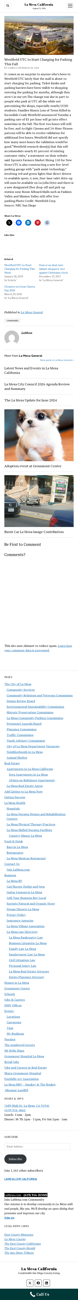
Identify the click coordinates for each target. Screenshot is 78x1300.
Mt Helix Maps (14, 1050)
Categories (14, 1022)
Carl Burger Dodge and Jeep (26, 886)
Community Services (21, 690)
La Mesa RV (14, 881)
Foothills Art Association (21, 1079)
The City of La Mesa (17, 684)
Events (9, 1011)
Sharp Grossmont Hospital (22, 1073)
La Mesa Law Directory (22, 932)
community (12, 320)
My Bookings (15, 1034)
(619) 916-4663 (15, 1110)
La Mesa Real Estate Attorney (29, 971)
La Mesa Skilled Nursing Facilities (29, 830)
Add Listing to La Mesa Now (23, 791)
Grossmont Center (17, 988)
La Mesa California (39, 4)
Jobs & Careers (14, 1000)
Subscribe (15, 1159)
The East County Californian (22, 1244)
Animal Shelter (17, 757)
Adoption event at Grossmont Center (32, 466)
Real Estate (12, 763)
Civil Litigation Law (22, 960)
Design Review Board (21, 701)
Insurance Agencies (20, 920)
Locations (13, 1017)
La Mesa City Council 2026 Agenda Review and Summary (37, 386)
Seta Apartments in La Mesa (28, 774)
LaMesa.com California (20, 1179)
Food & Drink (13, 841)
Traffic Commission (20, 735)
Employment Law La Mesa (27, 954)
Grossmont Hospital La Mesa (24, 1056)
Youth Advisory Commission (26, 741)
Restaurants (15, 853)
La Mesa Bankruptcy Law (26, 937)
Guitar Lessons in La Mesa (24, 892)
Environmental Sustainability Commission (35, 707)
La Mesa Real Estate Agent (25, 786)
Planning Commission (22, 729)
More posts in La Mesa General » (57, 360)
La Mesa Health (14, 803)
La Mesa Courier (15, 1239)
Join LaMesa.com (18, 869)
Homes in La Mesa (16, 983)
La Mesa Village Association (25, 926)
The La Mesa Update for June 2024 (30, 400)
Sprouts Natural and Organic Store (31, 903)
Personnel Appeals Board (24, 724)
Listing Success (14, 797)
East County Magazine (18, 1235)
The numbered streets (19, 1045)
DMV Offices (13, 1005)
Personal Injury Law (22, 966)
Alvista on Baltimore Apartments (32, 780)
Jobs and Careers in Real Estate (25, 1067)
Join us (9, 1218)
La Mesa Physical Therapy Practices (31, 824)
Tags (10, 1028)
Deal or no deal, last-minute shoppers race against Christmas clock (53, 268)
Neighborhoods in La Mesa (25, 752)
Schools (9, 994)
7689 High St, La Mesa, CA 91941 (26, 1106)
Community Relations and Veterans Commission (40, 695)
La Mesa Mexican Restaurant (26, 858)
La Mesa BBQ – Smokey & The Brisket (30, 1084)
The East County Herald (19, 1248)
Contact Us (12, 864)
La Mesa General (32, 312)
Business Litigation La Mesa (28, 943)
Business (10, 875)
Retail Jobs (11, 1062)
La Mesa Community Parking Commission (35, 718)
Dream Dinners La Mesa (23, 909)
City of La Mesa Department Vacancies (33, 746)
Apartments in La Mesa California (30, 769)
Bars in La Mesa (17, 847)
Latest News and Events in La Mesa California (31, 370)
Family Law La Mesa (22, 949)
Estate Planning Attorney (26, 977)
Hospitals (13, 808)
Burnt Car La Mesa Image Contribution (34, 531)
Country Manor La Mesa (25, 836)
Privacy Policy (16, 915)
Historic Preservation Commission (30, 712)
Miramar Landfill (16, 1090)
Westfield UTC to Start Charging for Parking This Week (19, 268)
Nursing (9, 1039)
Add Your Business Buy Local (26, 898)
